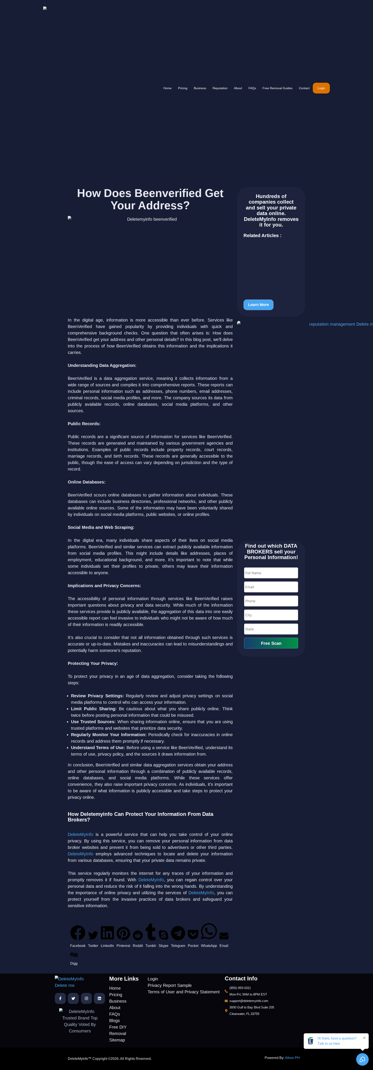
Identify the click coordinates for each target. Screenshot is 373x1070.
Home (167, 88)
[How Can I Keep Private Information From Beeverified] (271, 253)
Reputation (220, 88)
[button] (77, 937)
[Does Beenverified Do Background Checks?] (271, 288)
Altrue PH (292, 1058)
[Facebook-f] (60, 998)
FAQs (252, 88)
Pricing (182, 88)
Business (200, 88)
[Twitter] (73, 998)
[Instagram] (86, 998)
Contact (304, 88)
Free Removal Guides (277, 88)
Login (321, 88)
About (238, 88)
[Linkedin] (99, 998)
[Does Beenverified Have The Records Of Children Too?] (271, 272)
